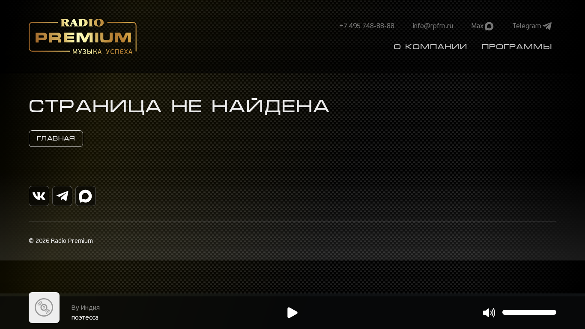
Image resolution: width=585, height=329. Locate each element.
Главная (56, 138)
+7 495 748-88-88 (366, 26)
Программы (517, 47)
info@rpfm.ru (433, 26)
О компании (430, 47)
